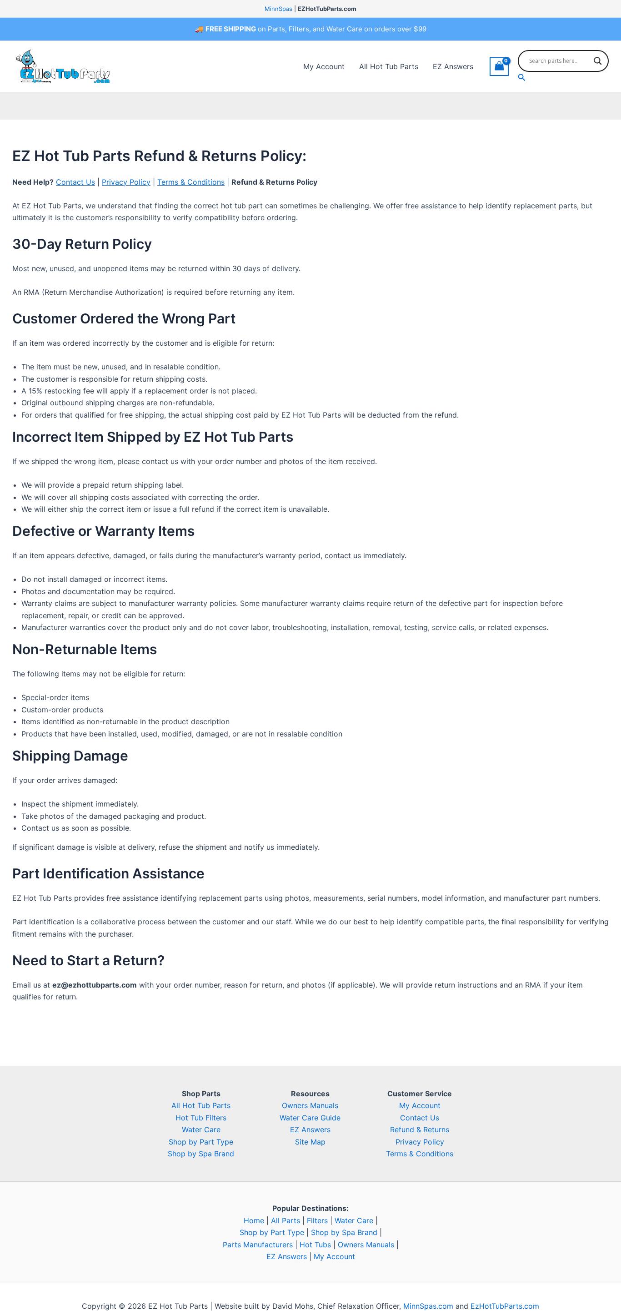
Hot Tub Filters (200, 1117)
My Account (324, 66)
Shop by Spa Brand (201, 1153)
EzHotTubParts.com (505, 1306)
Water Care (201, 1129)
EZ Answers (453, 66)
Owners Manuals (310, 1105)
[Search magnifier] (597, 61)
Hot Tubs (315, 1244)
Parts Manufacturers (258, 1244)
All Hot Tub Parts (388, 66)
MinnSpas (278, 8)
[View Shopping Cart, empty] (499, 66)
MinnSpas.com (428, 1306)
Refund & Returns (419, 1129)
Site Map (310, 1141)
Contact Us (75, 182)
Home (254, 1220)
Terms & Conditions (191, 182)
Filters (317, 1220)
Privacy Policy (126, 182)
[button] (563, 77)
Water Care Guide (310, 1117)
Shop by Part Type (201, 1141)
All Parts (285, 1220)
